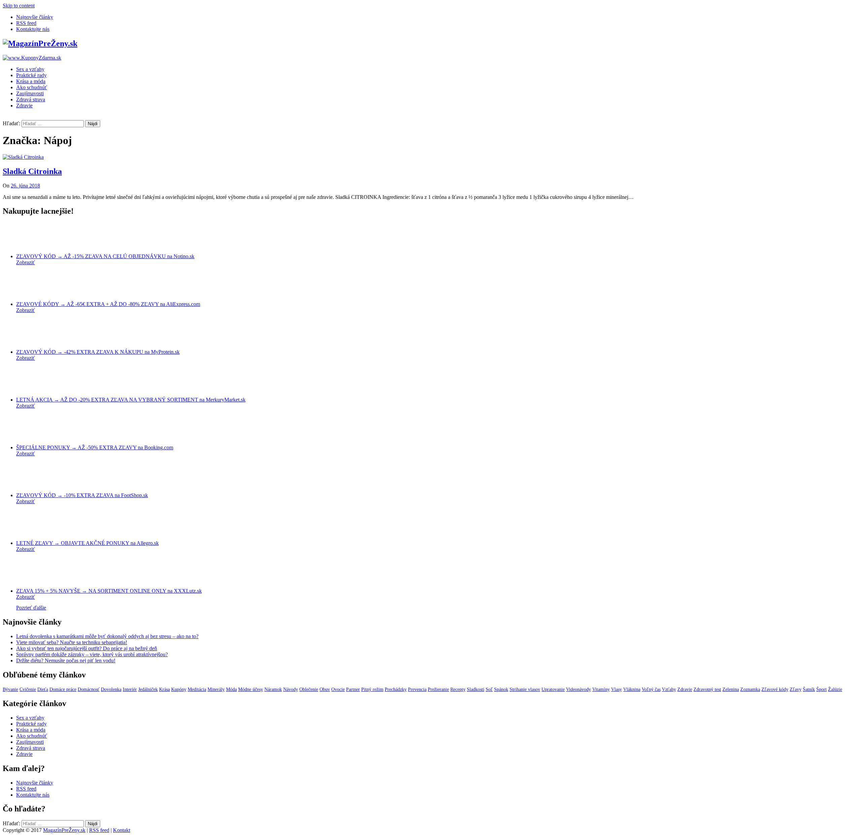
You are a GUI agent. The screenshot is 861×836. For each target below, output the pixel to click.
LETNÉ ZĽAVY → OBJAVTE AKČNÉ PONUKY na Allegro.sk (87, 543)
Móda (231, 689)
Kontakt (121, 830)
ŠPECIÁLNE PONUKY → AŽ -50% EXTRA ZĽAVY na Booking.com (94, 447)
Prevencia (417, 689)
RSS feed (26, 23)
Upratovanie (553, 689)
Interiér (130, 689)
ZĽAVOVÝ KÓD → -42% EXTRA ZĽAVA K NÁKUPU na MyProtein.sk (98, 352)
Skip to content (19, 5)
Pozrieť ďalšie (31, 608)
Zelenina (730, 689)
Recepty (457, 689)
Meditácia (197, 689)
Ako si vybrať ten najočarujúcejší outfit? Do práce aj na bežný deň (86, 648)
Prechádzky (396, 689)
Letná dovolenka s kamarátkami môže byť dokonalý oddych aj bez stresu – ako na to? (107, 636)
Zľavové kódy (774, 689)
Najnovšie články (34, 17)
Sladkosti (475, 689)
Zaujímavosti (30, 93)
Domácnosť (89, 689)
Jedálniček (148, 689)
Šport (821, 689)
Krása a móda (30, 81)
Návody (290, 689)
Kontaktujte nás (32, 29)
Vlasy (616, 689)
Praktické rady (31, 75)
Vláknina (631, 689)
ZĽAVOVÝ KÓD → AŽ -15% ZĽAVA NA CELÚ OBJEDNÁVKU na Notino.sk (105, 256)
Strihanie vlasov (525, 689)
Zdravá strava (30, 99)
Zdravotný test (707, 689)
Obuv (325, 689)
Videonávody (578, 689)
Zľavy (795, 689)
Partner (353, 689)
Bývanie (10, 689)
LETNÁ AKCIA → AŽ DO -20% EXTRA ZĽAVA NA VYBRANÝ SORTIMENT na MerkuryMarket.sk (131, 400)
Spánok (501, 689)
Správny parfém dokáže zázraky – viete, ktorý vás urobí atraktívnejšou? (92, 654)
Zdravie (24, 105)
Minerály (216, 689)
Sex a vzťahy (30, 69)
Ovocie (338, 689)
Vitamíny (601, 689)
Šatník (809, 689)
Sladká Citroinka (32, 171)
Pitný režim (372, 689)
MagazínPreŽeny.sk (64, 830)
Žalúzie (835, 689)
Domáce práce (62, 689)
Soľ (489, 689)
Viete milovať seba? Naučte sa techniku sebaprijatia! (71, 642)
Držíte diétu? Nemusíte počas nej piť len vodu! (65, 660)
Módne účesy (250, 689)
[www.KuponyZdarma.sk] (32, 58)
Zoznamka (750, 689)
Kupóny (178, 689)
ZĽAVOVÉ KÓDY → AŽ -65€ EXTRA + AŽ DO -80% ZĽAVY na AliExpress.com (108, 304)
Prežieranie (438, 689)
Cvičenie (28, 689)
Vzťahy (669, 689)
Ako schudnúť (31, 87)
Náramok (273, 689)
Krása (164, 689)
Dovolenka (111, 689)
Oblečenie (308, 689)
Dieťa (42, 689)
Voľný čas (651, 689)
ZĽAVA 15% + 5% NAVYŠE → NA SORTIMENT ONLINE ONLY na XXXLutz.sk (109, 591)
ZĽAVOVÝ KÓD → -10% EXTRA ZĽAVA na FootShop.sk (82, 495)
